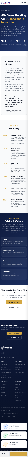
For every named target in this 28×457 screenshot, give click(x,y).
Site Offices (4, 367)
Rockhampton (4, 389)
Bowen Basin (4, 395)
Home (2, 10)
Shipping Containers (6, 375)
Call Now (6, 454)
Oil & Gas (17, 369)
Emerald (3, 387)
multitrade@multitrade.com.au (10, 413)
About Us (17, 384)
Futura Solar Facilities (20, 392)
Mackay (3, 392)
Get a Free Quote (14, 302)
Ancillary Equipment (6, 377)
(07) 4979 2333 (14, 307)
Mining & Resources (20, 364)
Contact (17, 397)
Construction (18, 367)
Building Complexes (6, 372)
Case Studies (18, 389)
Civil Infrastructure (19, 372)
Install (16, 387)
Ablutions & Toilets (6, 369)
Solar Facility (18, 395)
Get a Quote (17, 454)
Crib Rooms (4, 364)
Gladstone (3, 384)
